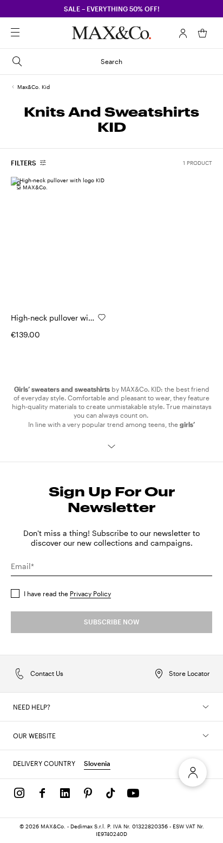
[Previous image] (28, 240)
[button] (183, 33)
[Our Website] (205, 735)
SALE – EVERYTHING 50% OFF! (112, 8)
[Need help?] (205, 706)
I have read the (67, 593)
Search (111, 61)
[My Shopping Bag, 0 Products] (202, 33)
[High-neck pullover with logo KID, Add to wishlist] (101, 317)
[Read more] (111, 446)
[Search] (30, 33)
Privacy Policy (90, 593)
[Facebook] (42, 793)
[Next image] (88, 240)
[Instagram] (19, 793)
